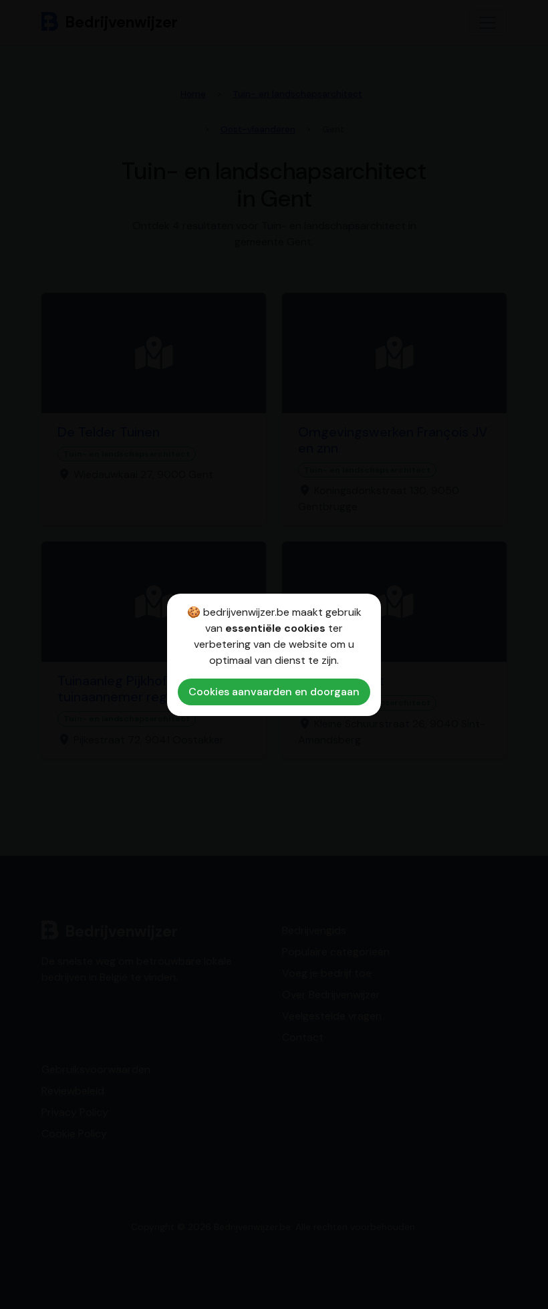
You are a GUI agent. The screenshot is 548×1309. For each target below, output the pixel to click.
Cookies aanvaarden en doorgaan (274, 692)
